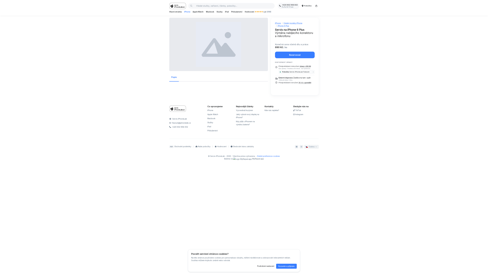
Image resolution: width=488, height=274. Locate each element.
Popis (174, 77)
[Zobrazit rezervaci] (316, 5)
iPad (227, 12)
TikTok (298, 110)
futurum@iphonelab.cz (181, 123)
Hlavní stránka (175, 12)
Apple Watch (198, 12)
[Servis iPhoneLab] (177, 6)
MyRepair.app (258, 159)
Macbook (210, 12)
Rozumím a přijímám (286, 266)
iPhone (187, 12)
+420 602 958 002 (180, 127)
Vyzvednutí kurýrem (244, 110)
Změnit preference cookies (268, 156)
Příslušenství (236, 12)
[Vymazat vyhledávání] (273, 6)
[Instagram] (301, 147)
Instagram (299, 114)
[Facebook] (296, 147)
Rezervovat (295, 55)
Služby (220, 12)
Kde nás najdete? (272, 110)
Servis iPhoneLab (179, 119)
